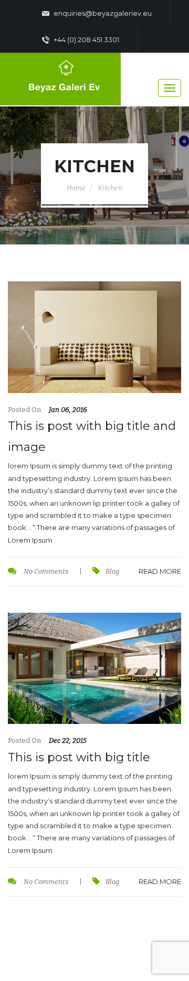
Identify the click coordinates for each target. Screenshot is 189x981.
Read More (160, 571)
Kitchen (110, 188)
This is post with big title (79, 757)
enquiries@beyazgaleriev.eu (102, 13)
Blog (112, 571)
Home (76, 188)
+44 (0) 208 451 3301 (85, 39)
